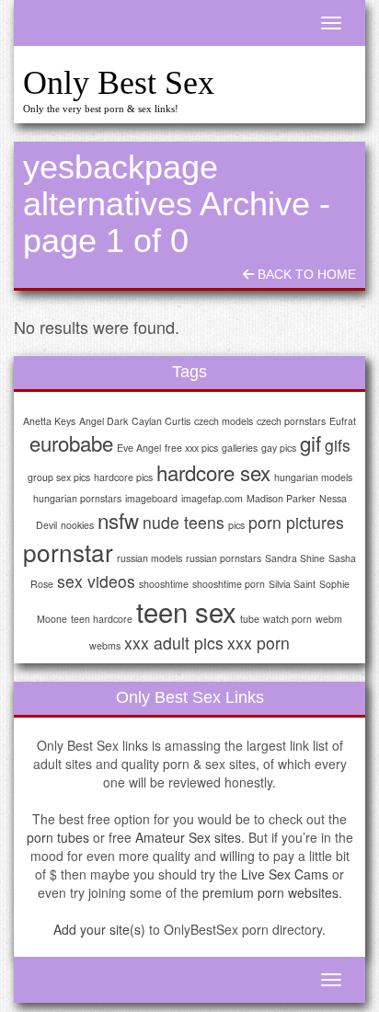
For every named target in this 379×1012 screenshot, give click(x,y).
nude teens (183, 522)
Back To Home (305, 274)
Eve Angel (139, 447)
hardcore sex (213, 472)
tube (249, 619)
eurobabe (71, 442)
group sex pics (59, 477)
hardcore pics (123, 477)
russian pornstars (223, 558)
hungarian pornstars (77, 498)
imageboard (151, 498)
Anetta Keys (49, 421)
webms (105, 645)
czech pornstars (291, 421)
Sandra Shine (295, 558)
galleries (240, 447)
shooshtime (164, 584)
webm (329, 619)
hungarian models (313, 477)
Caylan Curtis (161, 421)
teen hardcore (101, 619)
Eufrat (342, 421)
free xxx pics (191, 447)
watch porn (287, 619)
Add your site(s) (99, 929)
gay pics (278, 447)
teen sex (186, 611)
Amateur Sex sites (188, 837)
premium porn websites (270, 892)
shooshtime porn (228, 584)
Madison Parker (281, 498)
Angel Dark (103, 421)
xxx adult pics (174, 642)
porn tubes (58, 837)
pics (236, 525)
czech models (223, 421)
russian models (149, 558)
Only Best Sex (118, 82)
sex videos (96, 580)
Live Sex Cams (284, 874)
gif (310, 442)
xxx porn (258, 642)
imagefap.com (212, 498)
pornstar (68, 552)
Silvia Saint (292, 584)
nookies (77, 525)
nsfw (118, 520)
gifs (337, 444)
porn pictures (296, 522)
